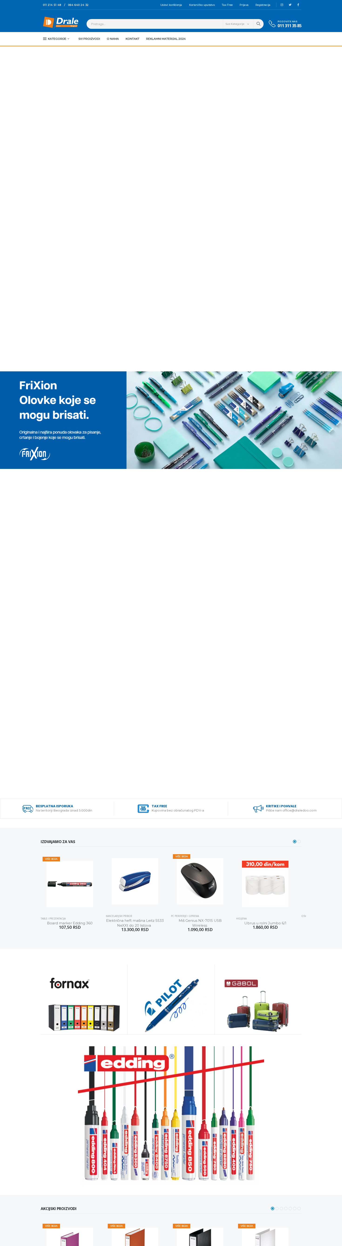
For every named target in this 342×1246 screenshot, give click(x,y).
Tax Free (227, 5)
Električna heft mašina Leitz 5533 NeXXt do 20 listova (135, 923)
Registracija (262, 5)
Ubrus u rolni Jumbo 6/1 (265, 923)
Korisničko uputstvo (202, 5)
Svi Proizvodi (89, 38)
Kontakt (132, 38)
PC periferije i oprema (185, 916)
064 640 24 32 (78, 5)
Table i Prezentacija (53, 918)
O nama (113, 38)
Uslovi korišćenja (171, 5)
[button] (294, 841)
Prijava (244, 5)
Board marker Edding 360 (70, 923)
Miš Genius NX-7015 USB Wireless (201, 923)
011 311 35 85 (289, 25)
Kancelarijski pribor (119, 916)
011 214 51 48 (52, 5)
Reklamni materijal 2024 (166, 38)
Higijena (241, 918)
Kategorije (57, 38)
